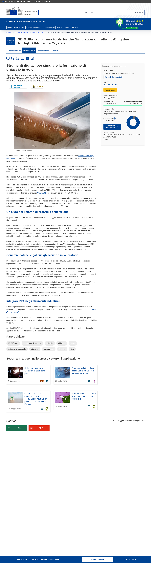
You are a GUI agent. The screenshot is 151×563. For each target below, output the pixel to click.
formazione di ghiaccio (32, 343)
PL (32, 58)
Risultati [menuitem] (55, 51)
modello (62, 349)
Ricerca (75, 27)
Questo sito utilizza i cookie (25, 559)
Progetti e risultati (33, 27)
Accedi (84, 12)
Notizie (59, 27)
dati (72, 349)
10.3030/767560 (109, 85)
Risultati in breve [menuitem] (29, 51)
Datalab (67, 27)
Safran (86, 309)
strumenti (34, 349)
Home (9, 27)
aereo (73, 343)
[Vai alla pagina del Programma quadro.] (10, 41)
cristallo (50, 343)
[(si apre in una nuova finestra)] (24, 11)
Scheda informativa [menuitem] (14, 51)
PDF (41, 428)
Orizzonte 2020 (37, 32)
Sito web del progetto (112, 77)
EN (13, 58)
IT (27, 58)
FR (22, 58)
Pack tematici (19, 27)
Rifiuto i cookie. (130, 559)
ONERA (41, 193)
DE (8, 58)
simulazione (49, 349)
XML (19, 428)
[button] (93, 12)
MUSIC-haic (13, 343)
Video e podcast (48, 27)
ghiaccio (61, 343)
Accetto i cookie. (97, 559)
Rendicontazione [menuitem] (43, 51)
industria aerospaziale (17, 349)
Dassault (14, 312)
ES (18, 58)
